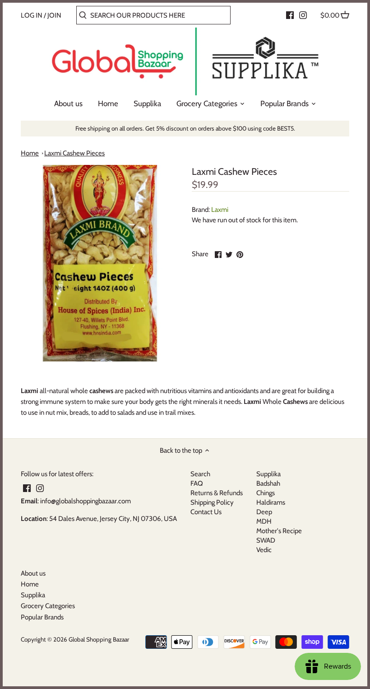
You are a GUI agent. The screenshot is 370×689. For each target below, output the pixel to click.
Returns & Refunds (216, 493)
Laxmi (219, 210)
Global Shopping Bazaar (99, 639)
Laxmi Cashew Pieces (74, 153)
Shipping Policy (212, 502)
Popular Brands (42, 617)
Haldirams (270, 502)
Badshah (268, 483)
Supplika (268, 474)
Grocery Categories (48, 606)
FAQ (196, 483)
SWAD (265, 540)
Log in (31, 15)
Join (54, 15)
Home (30, 153)
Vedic (264, 550)
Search (200, 474)
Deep (264, 512)
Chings (265, 493)
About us (33, 573)
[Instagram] (303, 14)
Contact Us (206, 512)
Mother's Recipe (279, 531)
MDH (264, 521)
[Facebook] (290, 14)
